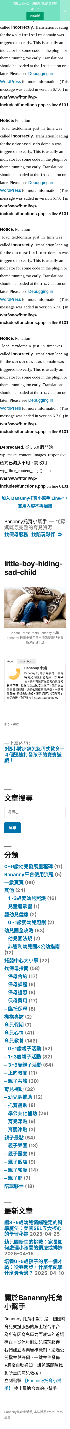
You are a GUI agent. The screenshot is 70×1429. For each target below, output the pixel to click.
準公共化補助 (22, 1113)
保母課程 (17, 984)
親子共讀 (17, 1081)
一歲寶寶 (14, 882)
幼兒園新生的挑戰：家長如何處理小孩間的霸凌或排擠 (33, 1245)
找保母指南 (16, 968)
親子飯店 (17, 1162)
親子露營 (17, 1154)
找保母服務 (16, 534)
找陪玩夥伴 (43, 534)
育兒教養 (14, 1041)
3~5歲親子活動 (25, 1065)
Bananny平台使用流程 (29, 874)
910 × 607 (11, 724)
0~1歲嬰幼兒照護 (27, 922)
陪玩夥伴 (14, 1186)
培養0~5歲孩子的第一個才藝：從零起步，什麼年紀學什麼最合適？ (33, 1267)
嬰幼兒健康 (16, 914)
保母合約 (17, 976)
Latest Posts (26, 661)
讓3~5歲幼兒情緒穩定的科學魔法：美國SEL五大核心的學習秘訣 (33, 1228)
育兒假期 (14, 1025)
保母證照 (17, 992)
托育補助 (17, 1105)
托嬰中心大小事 (21, 960)
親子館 (15, 1178)
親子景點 (14, 1138)
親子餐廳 (17, 1170)
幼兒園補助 (20, 1097)
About (10, 661)
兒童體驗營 (20, 906)
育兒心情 (14, 1033)
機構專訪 (14, 1017)
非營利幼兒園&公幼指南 (34, 946)
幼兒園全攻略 (18, 930)
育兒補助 (14, 1089)
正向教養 (17, 1073)
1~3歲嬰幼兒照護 (27, 898)
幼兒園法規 (20, 938)
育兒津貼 (17, 1121)
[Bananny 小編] (14, 680)
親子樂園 (17, 1145)
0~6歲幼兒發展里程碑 (28, 866)
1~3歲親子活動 (24, 1057)
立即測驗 (35, 15)
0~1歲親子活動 (24, 1048)
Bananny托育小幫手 (25, 521)
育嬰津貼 (17, 1129)
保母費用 (17, 1001)
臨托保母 (17, 1009)
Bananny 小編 (35, 668)
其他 (9, 890)
